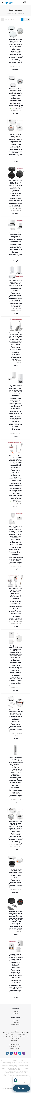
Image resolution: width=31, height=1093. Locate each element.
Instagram (15, 1053)
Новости (15, 1013)
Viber (23, 1053)
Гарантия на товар (15, 1026)
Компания (15, 1008)
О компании (16, 1011)
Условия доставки (15, 1024)
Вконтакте (7, 1053)
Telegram (19, 1053)
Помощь (15, 1020)
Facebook (11, 1053)
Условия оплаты (15, 1022)
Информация (15, 1017)
